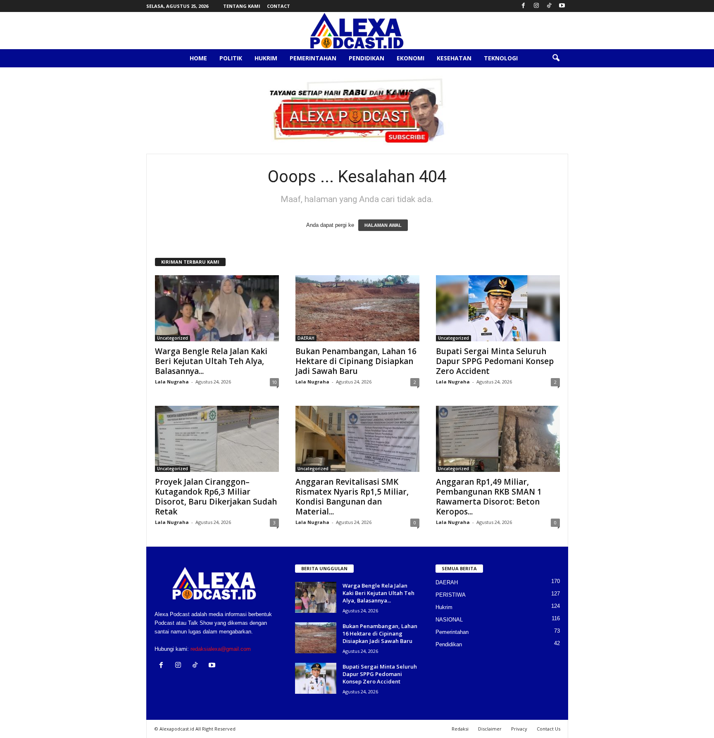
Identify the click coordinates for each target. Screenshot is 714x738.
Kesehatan (454, 58)
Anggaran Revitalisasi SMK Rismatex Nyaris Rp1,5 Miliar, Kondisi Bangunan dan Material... (352, 496)
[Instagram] (536, 6)
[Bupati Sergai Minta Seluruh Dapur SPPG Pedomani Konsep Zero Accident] (498, 308)
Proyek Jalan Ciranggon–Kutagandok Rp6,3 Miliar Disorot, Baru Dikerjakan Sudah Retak (216, 496)
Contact (278, 6)
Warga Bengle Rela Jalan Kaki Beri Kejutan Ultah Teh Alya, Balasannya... (211, 361)
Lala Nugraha (172, 382)
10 (274, 382)
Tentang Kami (241, 6)
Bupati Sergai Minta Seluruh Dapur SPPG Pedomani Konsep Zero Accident (495, 361)
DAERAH (306, 338)
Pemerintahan (313, 58)
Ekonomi (410, 58)
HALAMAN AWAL (383, 225)
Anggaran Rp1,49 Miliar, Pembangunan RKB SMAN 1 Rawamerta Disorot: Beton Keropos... (489, 496)
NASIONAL (449, 620)
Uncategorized (172, 338)
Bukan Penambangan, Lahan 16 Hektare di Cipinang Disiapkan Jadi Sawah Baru (355, 361)
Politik (230, 58)
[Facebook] (523, 6)
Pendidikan (366, 58)
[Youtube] (562, 6)
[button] (556, 58)
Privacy (519, 729)
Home (198, 58)
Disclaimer (490, 729)
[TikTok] (549, 6)
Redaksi (460, 729)
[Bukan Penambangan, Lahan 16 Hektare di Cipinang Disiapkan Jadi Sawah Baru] (357, 308)
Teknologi (501, 58)
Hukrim (266, 58)
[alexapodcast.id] (357, 30)
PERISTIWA (451, 595)
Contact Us (548, 729)
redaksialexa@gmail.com (220, 649)
